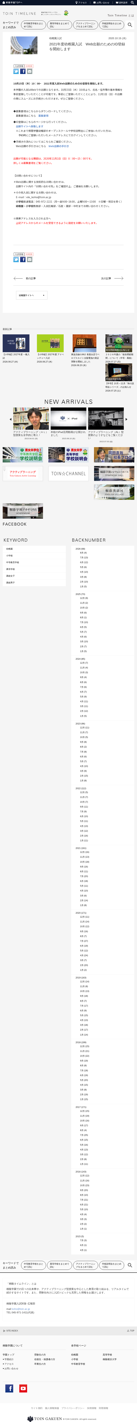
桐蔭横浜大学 (110, 1359)
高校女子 (10, 576)
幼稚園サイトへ (26, 295)
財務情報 (103, 1408)
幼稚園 (9, 549)
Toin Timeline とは (121, 15)
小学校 (9, 555)
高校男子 (10, 582)
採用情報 (91, 1408)
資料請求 (123, 2)
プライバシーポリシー (73, 1408)
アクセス (82, 2)
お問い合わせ (103, 2)
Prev (10, 419)
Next (126, 419)
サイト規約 (36, 1408)
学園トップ (8, 1354)
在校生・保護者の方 (44, 1359)
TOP (132, 1331)
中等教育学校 (12, 562)
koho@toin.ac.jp (21, 1308)
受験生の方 (40, 1354)
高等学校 (10, 569)
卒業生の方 (40, 1364)
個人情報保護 (52, 1408)
